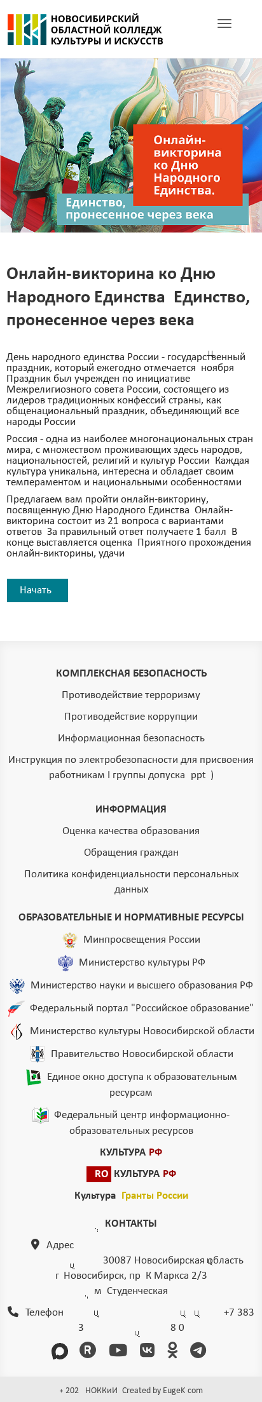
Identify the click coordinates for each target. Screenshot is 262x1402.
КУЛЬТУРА (131, 1152)
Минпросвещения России (141, 939)
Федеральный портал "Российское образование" (142, 1008)
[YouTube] (120, 1352)
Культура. (131, 1195)
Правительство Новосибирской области (142, 1054)
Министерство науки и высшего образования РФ (142, 985)
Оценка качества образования (131, 831)
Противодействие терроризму (131, 695)
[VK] (149, 1352)
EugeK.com (183, 1391)
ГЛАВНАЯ (85, 29)
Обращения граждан (131, 852)
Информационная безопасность (131, 738)
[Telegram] (200, 1352)
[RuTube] (89, 1352)
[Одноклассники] (174, 1352)
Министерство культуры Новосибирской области (142, 1031)
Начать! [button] (37, 590)
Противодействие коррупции (131, 716)
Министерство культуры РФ (142, 962)
